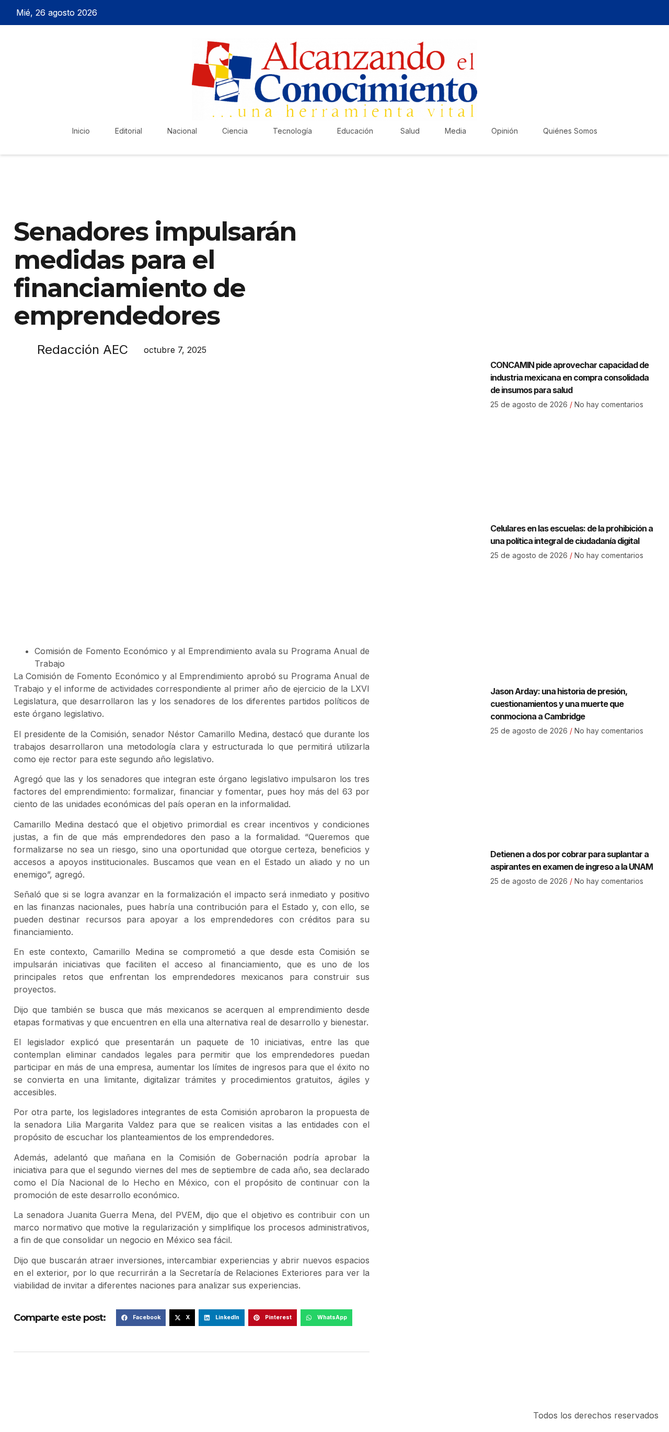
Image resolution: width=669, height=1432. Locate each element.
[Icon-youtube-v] (656, 12)
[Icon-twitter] (620, 12)
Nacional (182, 130)
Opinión (504, 130)
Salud (410, 130)
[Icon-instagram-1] (638, 12)
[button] (141, 1317)
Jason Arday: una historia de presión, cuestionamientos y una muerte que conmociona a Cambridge (558, 703)
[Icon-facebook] (601, 12)
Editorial (128, 130)
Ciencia (235, 130)
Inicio (81, 130)
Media (455, 130)
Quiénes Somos (570, 130)
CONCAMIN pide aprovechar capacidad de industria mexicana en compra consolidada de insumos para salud (569, 377)
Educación (356, 130)
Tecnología (292, 130)
